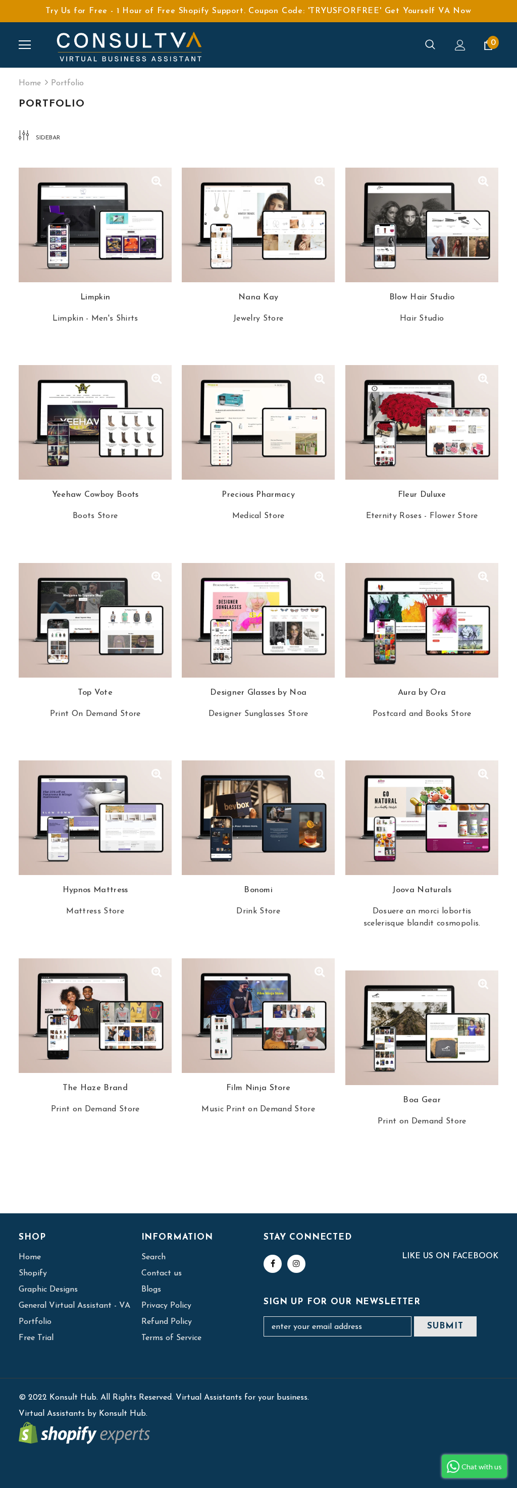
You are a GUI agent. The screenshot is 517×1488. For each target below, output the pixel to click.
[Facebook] (273, 1264)
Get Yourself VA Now (428, 11)
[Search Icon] (430, 45)
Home (30, 83)
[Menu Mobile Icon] (25, 45)
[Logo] (129, 45)
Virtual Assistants (52, 1414)
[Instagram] (296, 1264)
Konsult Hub (122, 1414)
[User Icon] (460, 45)
